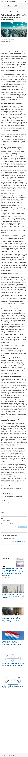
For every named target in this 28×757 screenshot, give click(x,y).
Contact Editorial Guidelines (18, 541)
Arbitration (12, 11)
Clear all (14, 526)
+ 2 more (18, 11)
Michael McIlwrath (5, 39)
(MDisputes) (13, 39)
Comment (3, 500)
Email (2, 518)
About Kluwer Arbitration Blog (8, 755)
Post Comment (22, 526)
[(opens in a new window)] (5, 51)
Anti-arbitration (5, 11)
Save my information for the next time (11, 523)
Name (2, 512)
